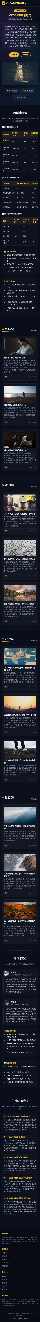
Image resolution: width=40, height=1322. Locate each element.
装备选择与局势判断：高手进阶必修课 (19, 604)
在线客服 (4, 1279)
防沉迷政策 (5, 1266)
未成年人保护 (6, 1263)
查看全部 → (34, 330)
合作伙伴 (4, 1289)
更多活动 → (34, 799)
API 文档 (4, 1286)
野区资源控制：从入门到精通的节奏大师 (19, 559)
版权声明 (4, 1259)
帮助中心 (4, 1276)
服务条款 (20, 1318)
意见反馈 (4, 1283)
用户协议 (4, 1253)
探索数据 (14, 54)
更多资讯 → (34, 640)
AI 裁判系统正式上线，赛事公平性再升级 (20, 715)
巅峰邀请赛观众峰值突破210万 (16, 450)
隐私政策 (4, 1256)
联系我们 (26, 1318)
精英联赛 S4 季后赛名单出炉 (15, 405)
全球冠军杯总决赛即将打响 (14, 358)
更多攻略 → (34, 487)
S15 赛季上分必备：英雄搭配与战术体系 (20, 514)
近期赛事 (25, 55)
